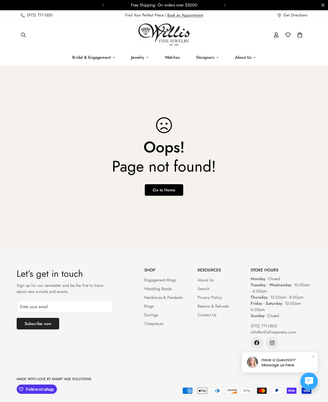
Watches (172, 57)
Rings (148, 306)
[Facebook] (257, 343)
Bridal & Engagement (91, 57)
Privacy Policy (210, 297)
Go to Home (164, 190)
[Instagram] (272, 343)
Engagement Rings (160, 280)
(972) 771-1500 (264, 326)
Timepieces (153, 324)
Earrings (151, 315)
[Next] (225, 5)
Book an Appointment (185, 15)
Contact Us (207, 315)
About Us (243, 57)
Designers (205, 57)
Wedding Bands (158, 289)
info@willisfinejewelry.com (273, 332)
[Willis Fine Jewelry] (164, 35)
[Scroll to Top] (318, 374)
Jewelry (137, 57)
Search (203, 289)
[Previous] (103, 5)
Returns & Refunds (213, 306)
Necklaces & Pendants (163, 297)
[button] (300, 35)
